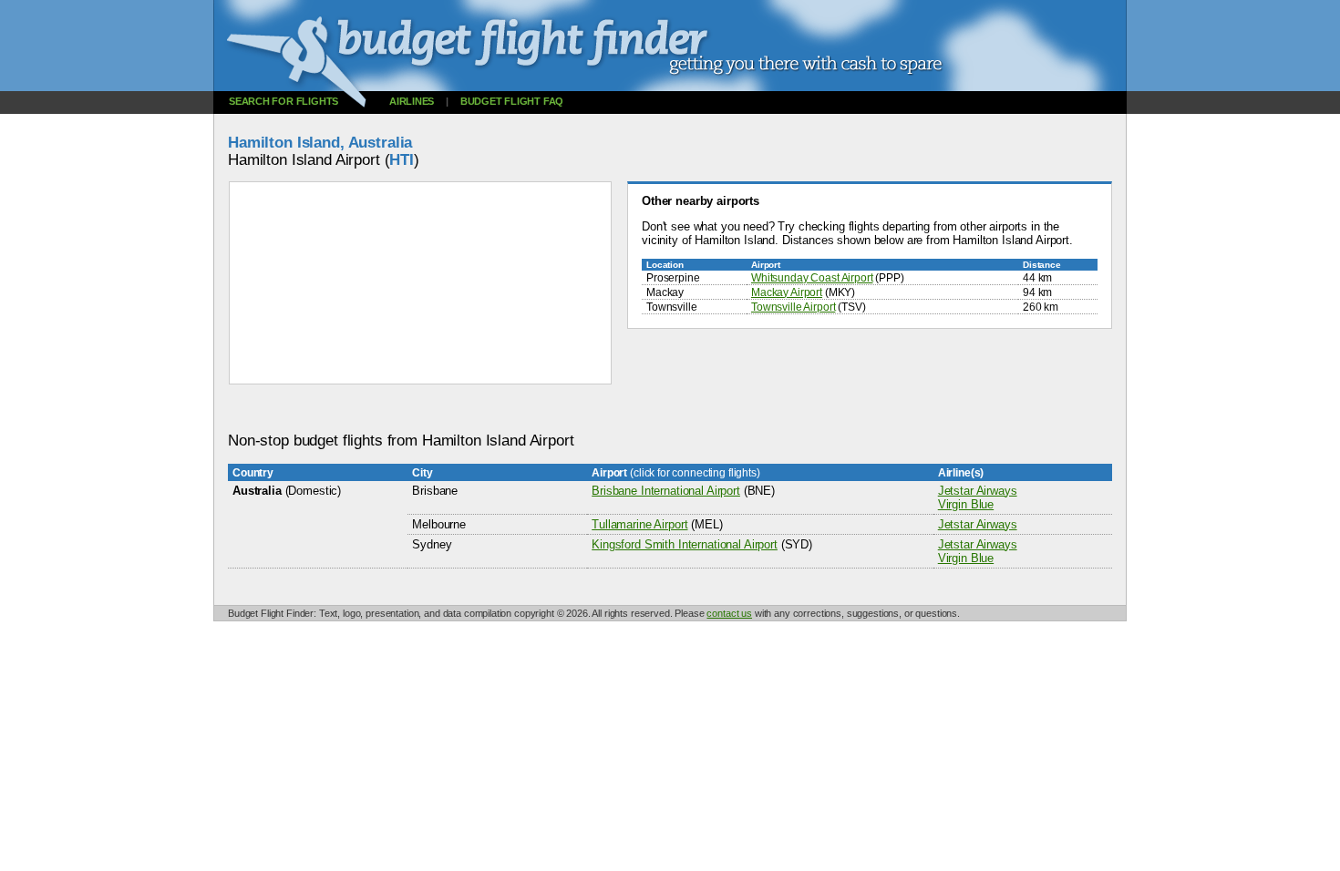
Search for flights (283, 101)
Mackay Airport (786, 292)
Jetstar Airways (977, 490)
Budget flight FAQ (511, 101)
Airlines (411, 101)
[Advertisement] (560, 408)
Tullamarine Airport (639, 524)
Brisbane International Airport (666, 490)
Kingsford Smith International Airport (685, 544)
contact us (729, 613)
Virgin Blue (966, 504)
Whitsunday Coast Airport (812, 277)
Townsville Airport (793, 307)
